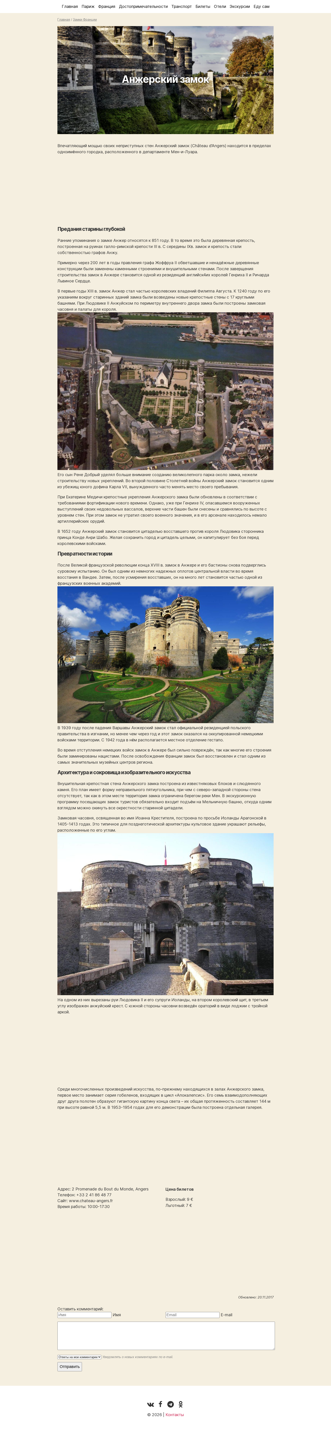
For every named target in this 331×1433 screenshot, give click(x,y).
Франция (106, 6)
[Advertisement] (165, 190)
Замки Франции (85, 19)
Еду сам (262, 6)
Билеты (202, 6)
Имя (117, 1314)
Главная (70, 6)
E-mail (226, 1314)
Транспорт (181, 6)
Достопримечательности (143, 6)
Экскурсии (240, 6)
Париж (88, 6)
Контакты (175, 1414)
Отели (220, 6)
